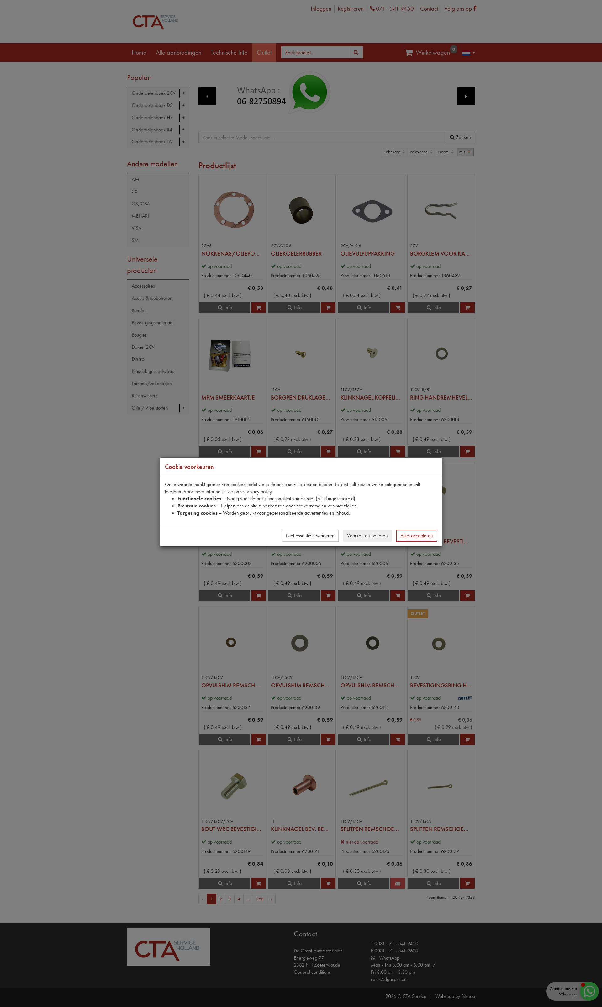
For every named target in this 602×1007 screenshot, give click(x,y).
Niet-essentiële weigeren (310, 535)
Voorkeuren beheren (367, 535)
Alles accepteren (416, 535)
